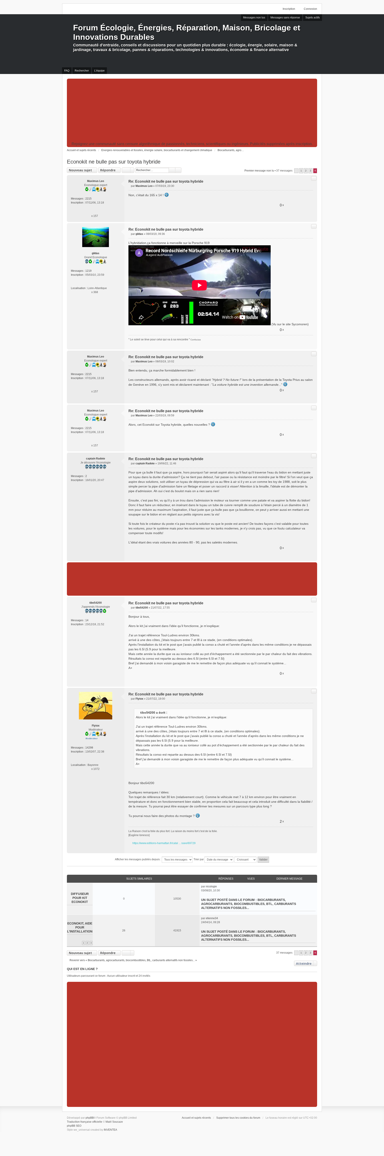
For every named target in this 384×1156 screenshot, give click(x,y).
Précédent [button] (296, 170)
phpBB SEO (74, 1125)
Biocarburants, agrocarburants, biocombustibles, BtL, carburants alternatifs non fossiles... (248, 904)
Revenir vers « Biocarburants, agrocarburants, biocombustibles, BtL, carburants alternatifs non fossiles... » (133, 960)
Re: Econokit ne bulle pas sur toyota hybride (165, 181)
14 (86, 620)
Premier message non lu (259, 170)
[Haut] (312, 216)
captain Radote (95, 458)
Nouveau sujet (80, 170)
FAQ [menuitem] (66, 70)
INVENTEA (110, 1129)
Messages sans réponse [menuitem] (285, 17)
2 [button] (305, 170)
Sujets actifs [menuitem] (312, 17)
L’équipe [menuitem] (99, 70)
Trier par (199, 859)
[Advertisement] (192, 111)
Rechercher (172, 170)
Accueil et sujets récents (196, 1117)
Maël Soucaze (114, 1121)
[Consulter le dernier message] (219, 886)
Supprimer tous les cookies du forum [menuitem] (238, 1117)
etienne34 (212, 918)
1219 (88, 270)
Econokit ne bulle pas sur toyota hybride (113, 162)
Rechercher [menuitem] (82, 70)
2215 (88, 198)
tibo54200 (95, 602)
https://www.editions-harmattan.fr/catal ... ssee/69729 (164, 843)
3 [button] (310, 170)
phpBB (90, 1117)
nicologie (211, 886)
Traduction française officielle (84, 1121)
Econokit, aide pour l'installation (79, 927)
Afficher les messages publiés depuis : (138, 859)
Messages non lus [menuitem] (254, 17)
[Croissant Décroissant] (245, 860)
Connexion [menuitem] (310, 8)
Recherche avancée (178, 170)
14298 (89, 747)
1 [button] (301, 170)
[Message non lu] (129, 186)
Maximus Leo (95, 181)
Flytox (96, 725)
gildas (95, 253)
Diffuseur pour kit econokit (80, 898)
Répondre (108, 170)
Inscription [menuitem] (289, 8)
